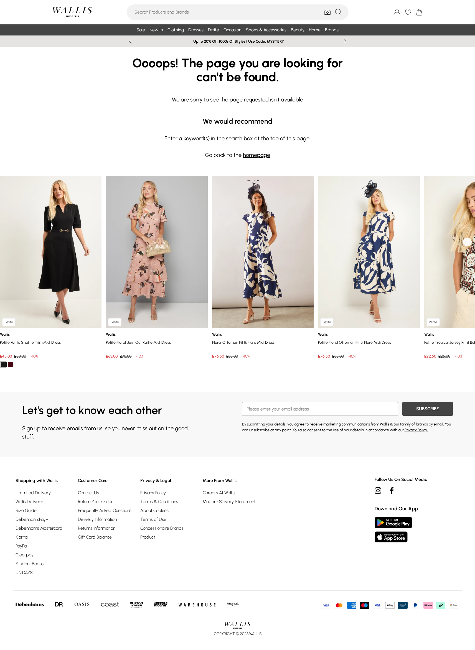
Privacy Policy (153, 492)
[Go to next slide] (467, 242)
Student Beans (30, 563)
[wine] (10, 364)
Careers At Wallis (219, 492)
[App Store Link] (393, 529)
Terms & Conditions (159, 501)
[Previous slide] (130, 41)
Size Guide (26, 510)
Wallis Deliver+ (29, 501)
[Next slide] (345, 41)
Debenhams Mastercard (39, 528)
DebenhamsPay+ (32, 519)
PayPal (21, 546)
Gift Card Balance (95, 537)
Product (147, 537)
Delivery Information (97, 519)
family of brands (414, 424)
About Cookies (154, 510)
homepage (256, 155)
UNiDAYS (24, 572)
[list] (237, 275)
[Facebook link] (391, 490)
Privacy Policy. (416, 430)
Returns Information (96, 528)
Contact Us (88, 492)
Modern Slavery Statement (229, 501)
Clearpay (25, 554)
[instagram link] (378, 490)
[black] (3, 364)
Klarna (21, 537)
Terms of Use (153, 519)
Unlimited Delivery (33, 492)
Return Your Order (95, 501)
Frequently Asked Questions (104, 510)
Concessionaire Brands (162, 528)
